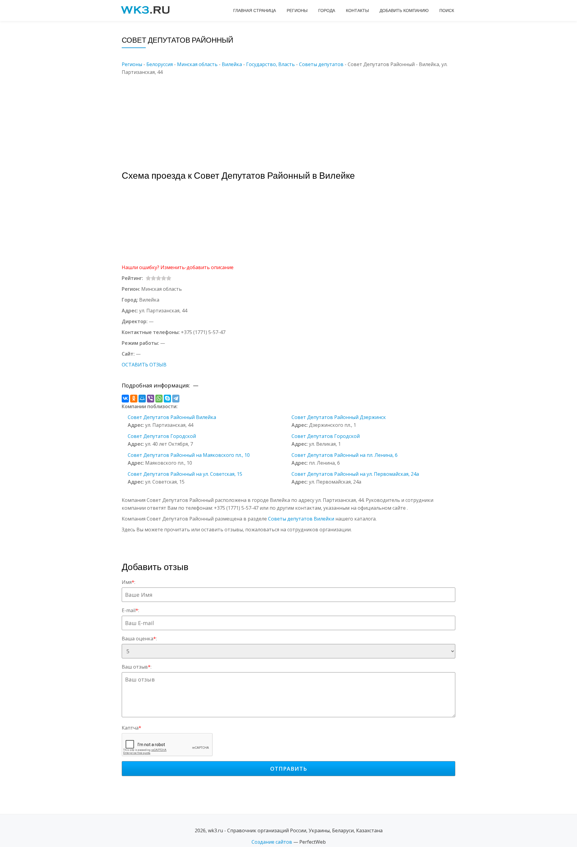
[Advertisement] (297, 118)
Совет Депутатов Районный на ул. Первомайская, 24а (355, 474)
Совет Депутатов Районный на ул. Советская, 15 (185, 474)
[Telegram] (175, 398)
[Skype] (167, 398)
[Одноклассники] (133, 398)
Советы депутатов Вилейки (301, 518)
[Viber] (150, 398)
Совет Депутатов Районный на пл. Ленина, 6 (345, 455)
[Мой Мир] (142, 398)
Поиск (446, 10)
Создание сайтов (272, 842)
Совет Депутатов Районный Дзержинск (339, 417)
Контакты (357, 10)
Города (326, 10)
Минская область (197, 64)
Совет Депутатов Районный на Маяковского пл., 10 (189, 455)
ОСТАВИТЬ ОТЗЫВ (144, 364)
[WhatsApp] (159, 398)
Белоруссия (159, 64)
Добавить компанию (404, 10)
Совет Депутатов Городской (162, 436)
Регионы (297, 10)
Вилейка (232, 64)
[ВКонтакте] (125, 398)
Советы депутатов (321, 64)
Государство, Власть (270, 64)
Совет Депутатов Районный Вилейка (172, 417)
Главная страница (254, 10)
